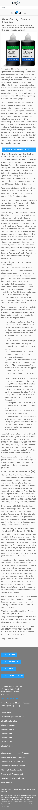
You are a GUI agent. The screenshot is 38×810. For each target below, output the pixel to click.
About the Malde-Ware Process (13, 766)
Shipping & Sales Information (12, 770)
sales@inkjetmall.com (9, 699)
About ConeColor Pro (9, 721)
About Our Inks (6, 713)
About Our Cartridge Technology (13, 757)
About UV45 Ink (7, 746)
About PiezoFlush (7, 742)
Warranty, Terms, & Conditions (12, 778)
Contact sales (9, 654)
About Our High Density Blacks (12, 717)
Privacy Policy (6, 782)
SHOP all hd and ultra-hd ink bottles (19, 149)
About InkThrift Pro (8, 729)
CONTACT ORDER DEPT (11, 661)
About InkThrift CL (8, 733)
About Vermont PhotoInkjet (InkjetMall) (15, 753)
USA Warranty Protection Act (12, 774)
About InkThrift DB (8, 738)
